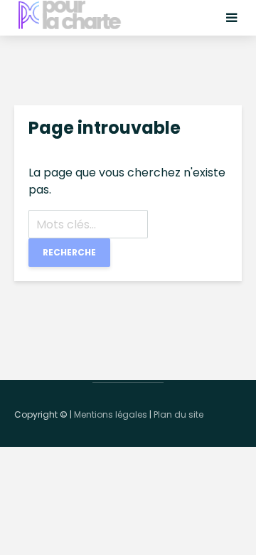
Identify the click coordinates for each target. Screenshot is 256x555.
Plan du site (178, 414)
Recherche (69, 252)
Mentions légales (110, 414)
